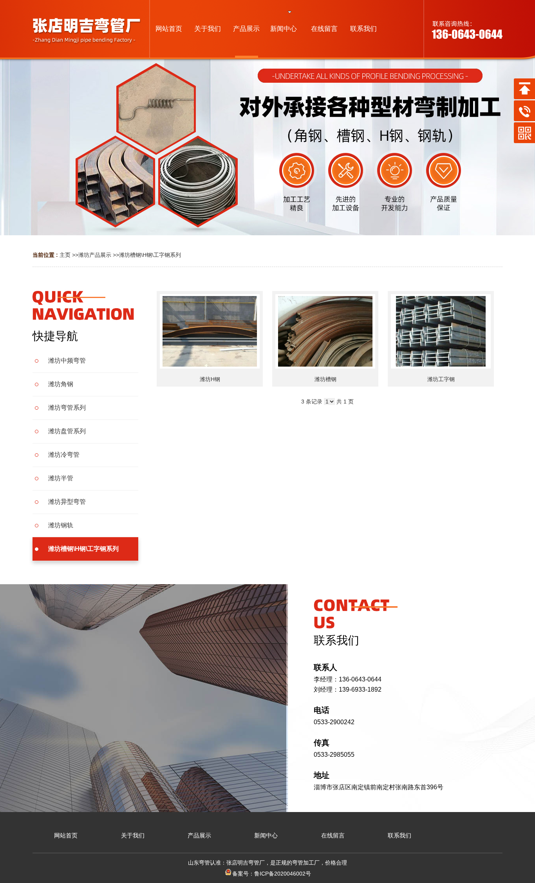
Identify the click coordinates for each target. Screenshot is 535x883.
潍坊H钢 (210, 379)
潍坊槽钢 (325, 379)
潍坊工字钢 (441, 379)
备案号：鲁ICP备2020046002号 (271, 873)
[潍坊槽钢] (325, 331)
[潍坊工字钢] (441, 331)
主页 (65, 255)
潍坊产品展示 (94, 255)
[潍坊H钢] (210, 331)
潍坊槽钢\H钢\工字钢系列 (150, 255)
